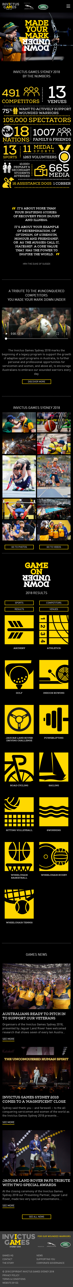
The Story (8, 1263)
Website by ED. (10, 1282)
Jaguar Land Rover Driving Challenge (19, 739)
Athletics (54, 648)
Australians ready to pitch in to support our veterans (34, 1016)
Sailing (54, 785)
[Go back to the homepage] (10, 6)
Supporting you (45, 1259)
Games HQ (7, 1255)
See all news (36, 1216)
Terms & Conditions (13, 1279)
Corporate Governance (50, 1263)
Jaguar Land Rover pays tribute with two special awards (36, 1183)
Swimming (54, 830)
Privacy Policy (10, 1275)
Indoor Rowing (53, 693)
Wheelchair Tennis (19, 922)
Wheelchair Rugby (54, 875)
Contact (7, 1259)
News (39, 1255)
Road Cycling (19, 785)
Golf (19, 693)
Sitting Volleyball (19, 830)
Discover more (36, 381)
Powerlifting (53, 738)
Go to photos (19, 547)
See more (8, 1038)
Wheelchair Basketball (19, 876)
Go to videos (54, 547)
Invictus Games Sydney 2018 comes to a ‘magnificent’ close (34, 1099)
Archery (19, 648)
